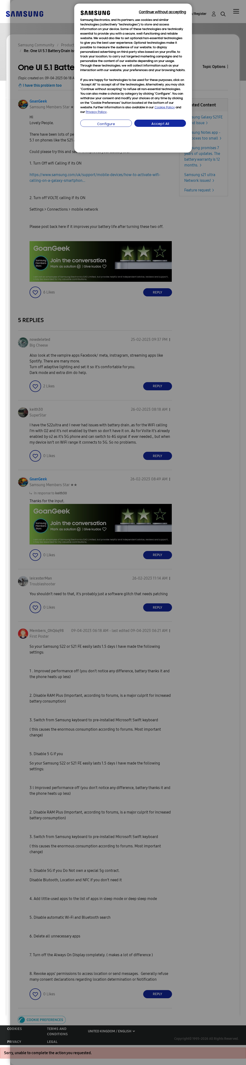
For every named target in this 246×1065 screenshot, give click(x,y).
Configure (106, 124)
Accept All (160, 124)
